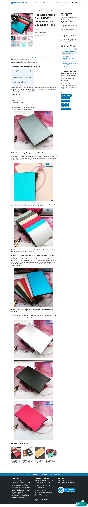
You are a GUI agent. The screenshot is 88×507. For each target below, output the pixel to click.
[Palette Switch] (73, 2)
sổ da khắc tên (65, 100)
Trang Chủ (36, 2)
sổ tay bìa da (64, 103)
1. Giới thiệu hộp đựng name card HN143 (22, 72)
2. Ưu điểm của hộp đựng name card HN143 (22, 75)
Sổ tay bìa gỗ (64, 106)
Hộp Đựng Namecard (19, 10)
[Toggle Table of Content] (31, 71)
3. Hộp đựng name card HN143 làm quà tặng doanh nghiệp (22, 78)
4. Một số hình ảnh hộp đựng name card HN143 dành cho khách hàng (21, 82)
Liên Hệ (69, 2)
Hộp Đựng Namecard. (35, 57)
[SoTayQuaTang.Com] (19, 2)
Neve (12, 505)
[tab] (13, 52)
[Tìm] (76, 2)
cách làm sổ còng (65, 95)
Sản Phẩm (41, 474)
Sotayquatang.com (34, 260)
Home (12, 10)
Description (13, 52)
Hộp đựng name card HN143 (42, 35)
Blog (65, 2)
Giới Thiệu (42, 2)
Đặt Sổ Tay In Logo (58, 2)
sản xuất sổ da (65, 98)
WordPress (21, 505)
